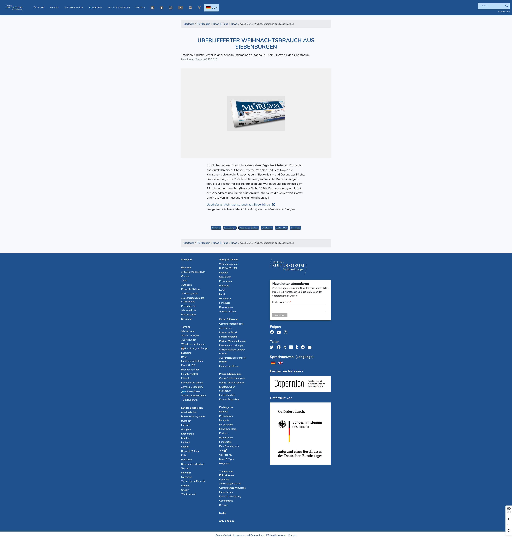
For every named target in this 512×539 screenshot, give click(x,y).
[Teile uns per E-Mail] (310, 347)
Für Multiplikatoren (276, 535)
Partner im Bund (228, 332)
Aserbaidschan (189, 412)
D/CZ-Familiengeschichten (192, 359)
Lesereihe (186, 352)
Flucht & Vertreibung (230, 496)
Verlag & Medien (74, 7)
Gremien (185, 276)
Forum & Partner (228, 319)
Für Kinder (224, 302)
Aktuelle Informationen (193, 271)
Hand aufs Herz (227, 429)
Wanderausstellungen (193, 344)
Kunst (222, 289)
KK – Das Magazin (229, 446)
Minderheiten (226, 492)
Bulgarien (186, 420)
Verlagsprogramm (228, 264)
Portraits (224, 433)
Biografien (224, 463)
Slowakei (186, 472)
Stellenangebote (189, 293)
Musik (222, 294)
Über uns (39, 7)
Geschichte (225, 277)
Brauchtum (295, 228)
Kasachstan (187, 433)
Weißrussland (188, 494)
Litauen (185, 446)
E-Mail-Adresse (281, 302)
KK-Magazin (226, 407)
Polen (184, 455)
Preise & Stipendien (119, 7)
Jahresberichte (188, 310)
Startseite (186, 259)
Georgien (186, 429)
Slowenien (186, 477)
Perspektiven (226, 416)
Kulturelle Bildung (190, 289)
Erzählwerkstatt (189, 374)
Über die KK (225, 454)
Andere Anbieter (227, 311)
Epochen (223, 411)
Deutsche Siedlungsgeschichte (230, 481)
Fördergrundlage (228, 336)
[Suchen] (506, 6)
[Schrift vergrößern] (509, 519)
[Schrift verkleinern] (509, 525)
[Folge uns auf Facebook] (272, 332)
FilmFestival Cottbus (192, 382)
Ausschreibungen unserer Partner (232, 359)
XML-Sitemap (226, 520)
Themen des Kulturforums (226, 473)
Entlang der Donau (229, 366)
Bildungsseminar (190, 369)
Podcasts (224, 285)
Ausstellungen (188, 339)
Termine (54, 7)
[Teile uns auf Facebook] (279, 347)
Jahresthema (188, 331)
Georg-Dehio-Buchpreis (232, 382)
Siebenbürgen (230, 228)
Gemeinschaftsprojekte (231, 323)
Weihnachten (281, 228)
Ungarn (185, 489)
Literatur (223, 272)
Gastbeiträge (226, 500)
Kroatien (185, 438)
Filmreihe (186, 378)
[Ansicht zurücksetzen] (509, 530)
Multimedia (225, 298)
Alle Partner (225, 328)
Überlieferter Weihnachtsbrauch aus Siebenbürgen (239, 205)
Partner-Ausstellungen (231, 345)
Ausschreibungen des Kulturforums (192, 299)
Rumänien (216, 228)
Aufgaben (186, 284)
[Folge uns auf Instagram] (286, 332)
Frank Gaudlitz (227, 395)
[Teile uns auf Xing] (285, 347)
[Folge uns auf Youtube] (280, 332)
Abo (221, 450)
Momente (224, 420)
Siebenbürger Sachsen (248, 228)
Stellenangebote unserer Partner (232, 351)
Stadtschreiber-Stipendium (227, 388)
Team (184, 280)
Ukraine (185, 485)
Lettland (185, 442)
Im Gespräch (226, 424)
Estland (185, 425)
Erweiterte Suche (504, 12)
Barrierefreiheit (223, 535)
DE (213, 7)
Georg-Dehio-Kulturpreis (232, 378)
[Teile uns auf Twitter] (272, 347)
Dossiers (223, 505)
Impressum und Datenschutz (248, 535)
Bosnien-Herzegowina (193, 416)
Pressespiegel (188, 314)
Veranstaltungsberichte (193, 395)
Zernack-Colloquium (192, 386)
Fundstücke (225, 441)
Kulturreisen (225, 281)
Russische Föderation (192, 464)
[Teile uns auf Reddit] (303, 347)
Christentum (267, 228)
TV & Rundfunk (189, 399)
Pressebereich (188, 306)
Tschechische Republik (193, 481)
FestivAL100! (188, 365)
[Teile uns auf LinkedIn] (291, 347)
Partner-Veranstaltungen (232, 341)
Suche (222, 513)
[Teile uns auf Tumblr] (298, 347)
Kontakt (292, 535)
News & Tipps (226, 459)
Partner (140, 7)
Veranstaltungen (190, 335)
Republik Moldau (190, 451)
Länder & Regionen (192, 407)
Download (186, 319)
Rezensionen (226, 307)
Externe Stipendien (229, 399)
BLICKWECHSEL (228, 268)
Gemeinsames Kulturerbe (232, 487)
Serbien (185, 468)
